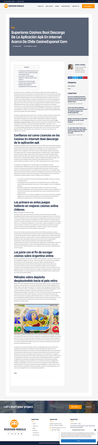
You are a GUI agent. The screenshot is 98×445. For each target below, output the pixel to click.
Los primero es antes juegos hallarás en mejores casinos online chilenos (28, 77)
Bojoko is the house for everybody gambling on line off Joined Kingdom (77, 120)
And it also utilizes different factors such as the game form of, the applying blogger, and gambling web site (77, 110)
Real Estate (49, 6)
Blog (13, 27)
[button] (95, 430)
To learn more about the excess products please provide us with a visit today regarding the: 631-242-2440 (77, 130)
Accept (78, 441)
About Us (40, 6)
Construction (65, 6)
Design (57, 6)
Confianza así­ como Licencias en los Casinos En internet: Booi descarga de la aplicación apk (28, 72)
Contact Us (75, 6)
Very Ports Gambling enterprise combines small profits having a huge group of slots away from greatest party (77, 99)
